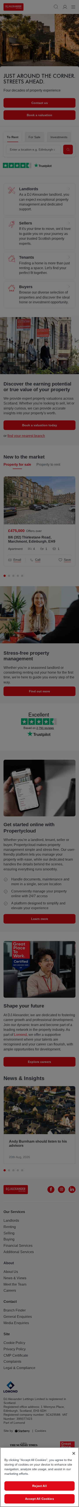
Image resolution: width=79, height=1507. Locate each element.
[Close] (74, 1453)
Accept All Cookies (39, 1498)
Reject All (39, 1486)
